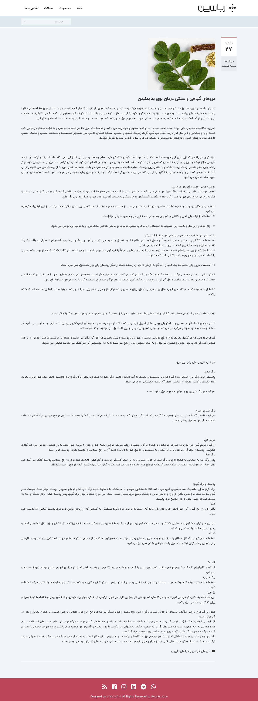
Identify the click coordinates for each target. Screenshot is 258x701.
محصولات (65, 8)
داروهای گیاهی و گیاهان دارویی (190, 651)
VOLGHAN (114, 696)
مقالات (48, 8)
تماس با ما (31, 8)
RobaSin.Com (159, 696)
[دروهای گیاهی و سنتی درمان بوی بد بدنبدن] (181, 63)
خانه (80, 8)
